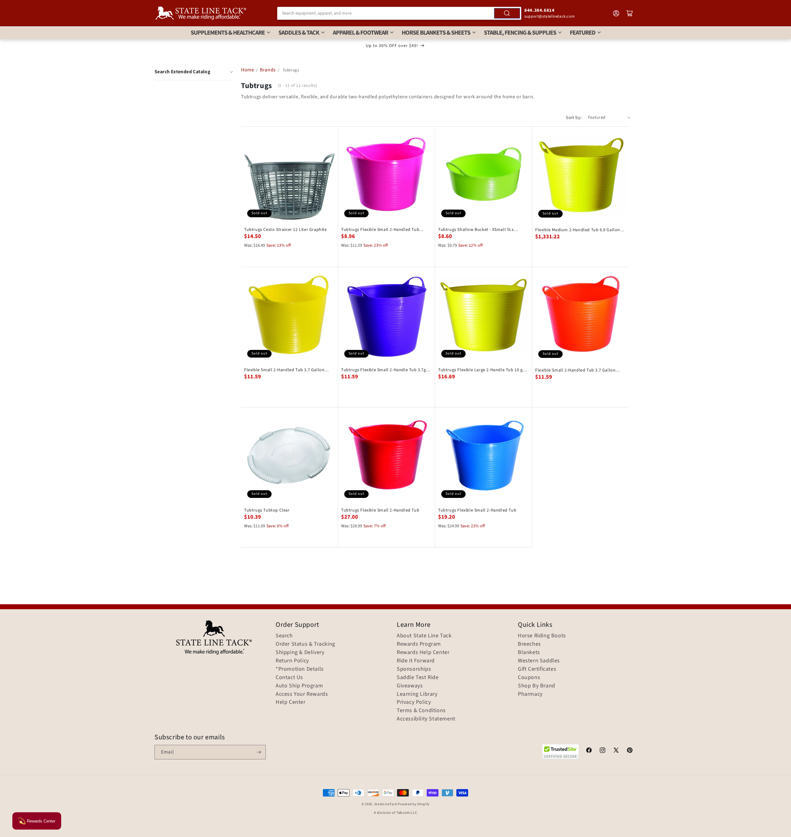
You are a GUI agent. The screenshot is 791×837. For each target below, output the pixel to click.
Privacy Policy (414, 702)
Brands (268, 69)
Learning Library (417, 694)
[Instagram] (602, 751)
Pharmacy (530, 694)
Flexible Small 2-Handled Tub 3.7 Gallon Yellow (284, 370)
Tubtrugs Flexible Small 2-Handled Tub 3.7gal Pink (380, 230)
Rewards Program (419, 644)
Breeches (529, 644)
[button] (194, 71)
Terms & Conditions (421, 710)
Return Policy (292, 661)
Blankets (529, 652)
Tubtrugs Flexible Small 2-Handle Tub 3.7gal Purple (385, 370)
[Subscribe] (258, 752)
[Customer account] (616, 13)
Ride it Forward (416, 661)
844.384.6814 (539, 10)
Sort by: (574, 117)
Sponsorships (414, 669)
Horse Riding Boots (542, 635)
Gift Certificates (537, 669)
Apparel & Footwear (360, 32)
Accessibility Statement (426, 719)
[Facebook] (589, 751)
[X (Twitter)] (616, 751)
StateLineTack (385, 804)
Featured (582, 32)
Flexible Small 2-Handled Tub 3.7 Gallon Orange (575, 370)
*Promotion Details (300, 669)
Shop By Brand (536, 686)
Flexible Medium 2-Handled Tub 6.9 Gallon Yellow (577, 230)
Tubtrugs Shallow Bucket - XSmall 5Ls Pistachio (476, 230)
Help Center (291, 702)
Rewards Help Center (423, 652)
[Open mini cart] (630, 13)
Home (247, 69)
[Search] (507, 13)
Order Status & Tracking (305, 644)
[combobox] (399, 13)
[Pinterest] (630, 751)
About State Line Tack (424, 635)
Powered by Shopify (413, 804)
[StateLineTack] (200, 13)
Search (284, 635)
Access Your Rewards (302, 694)
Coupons (529, 677)
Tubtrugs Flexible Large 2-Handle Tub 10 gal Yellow (482, 370)
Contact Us (289, 677)
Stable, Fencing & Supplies (520, 32)
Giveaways (410, 686)
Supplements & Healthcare (228, 32)
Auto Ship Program (299, 686)
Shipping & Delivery (300, 652)
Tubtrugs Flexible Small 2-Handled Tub (380, 510)
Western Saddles (539, 661)
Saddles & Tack (298, 32)
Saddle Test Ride (418, 677)
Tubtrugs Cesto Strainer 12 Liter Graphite (285, 230)
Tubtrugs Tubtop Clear (267, 510)
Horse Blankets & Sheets (436, 32)
